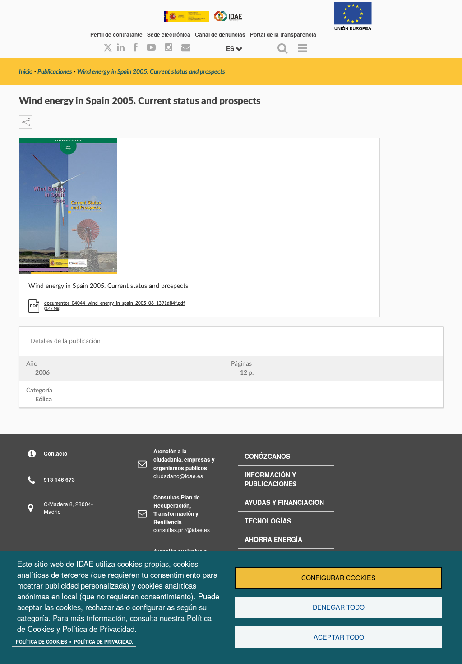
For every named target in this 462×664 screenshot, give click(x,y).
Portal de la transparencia (283, 34)
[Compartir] (25, 122)
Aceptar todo (339, 636)
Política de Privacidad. (103, 642)
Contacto (55, 453)
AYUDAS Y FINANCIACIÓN (284, 502)
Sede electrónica (168, 34)
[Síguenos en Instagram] (168, 47)
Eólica (43, 399)
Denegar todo (339, 607)
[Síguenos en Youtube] (151, 47)
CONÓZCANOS (267, 456)
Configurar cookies (338, 577)
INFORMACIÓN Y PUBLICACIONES (270, 479)
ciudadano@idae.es (178, 476)
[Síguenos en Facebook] (135, 47)
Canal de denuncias (220, 34)
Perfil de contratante (116, 34)
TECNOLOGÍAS (268, 520)
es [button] (231, 48)
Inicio (25, 72)
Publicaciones (54, 72)
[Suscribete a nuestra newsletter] (186, 47)
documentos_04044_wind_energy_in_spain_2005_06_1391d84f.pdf (114, 303)
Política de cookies (41, 642)
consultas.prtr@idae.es (181, 529)
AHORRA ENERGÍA (273, 539)
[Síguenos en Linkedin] (120, 47)
